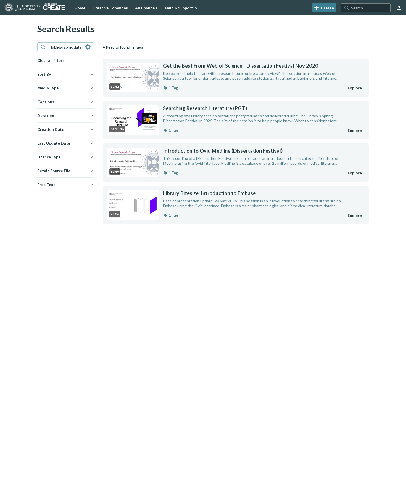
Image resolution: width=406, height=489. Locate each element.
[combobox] (65, 47)
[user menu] (399, 7)
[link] (324, 7)
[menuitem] (80, 7)
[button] (170, 87)
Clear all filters (50, 60)
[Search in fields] (88, 46)
